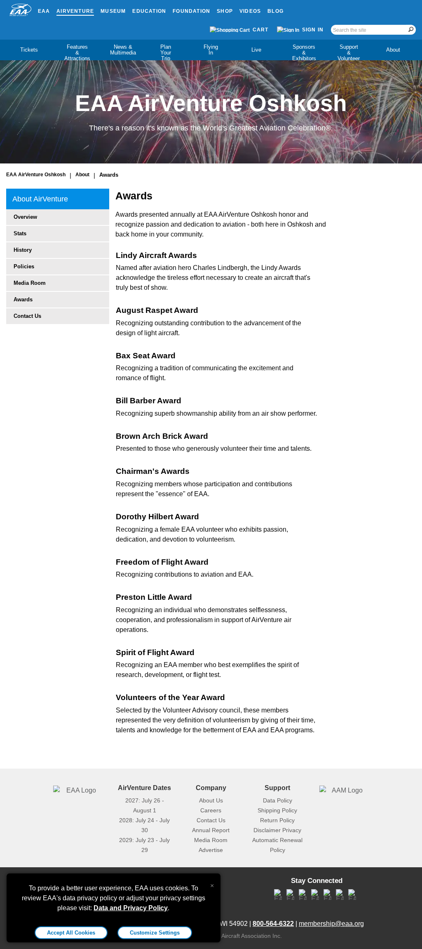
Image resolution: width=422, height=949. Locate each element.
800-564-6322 (273, 923)
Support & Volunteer (349, 53)
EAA (44, 11)
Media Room (30, 283)
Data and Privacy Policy (131, 907)
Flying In (211, 50)
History (23, 250)
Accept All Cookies (71, 933)
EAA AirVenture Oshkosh (36, 174)
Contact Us (27, 316)
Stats (20, 233)
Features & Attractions (77, 53)
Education (149, 11)
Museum (113, 11)
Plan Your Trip (165, 53)
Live (256, 50)
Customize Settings (155, 933)
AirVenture (75, 11)
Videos (250, 11)
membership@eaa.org (331, 923)
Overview (25, 217)
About (393, 50)
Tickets (29, 50)
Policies (24, 266)
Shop (225, 11)
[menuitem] (29, 50)
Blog (275, 11)
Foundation (191, 11)
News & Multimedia (123, 50)
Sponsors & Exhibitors (304, 53)
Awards (108, 175)
